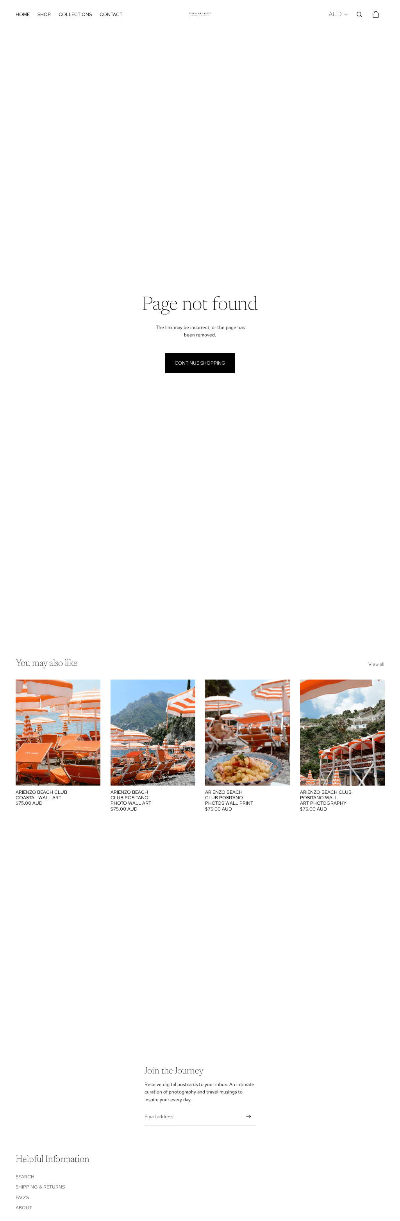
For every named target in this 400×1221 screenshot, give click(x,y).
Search (25, 1177)
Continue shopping (200, 363)
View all (376, 664)
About (24, 1208)
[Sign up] (248, 1117)
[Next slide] (94, 732)
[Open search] (359, 14)
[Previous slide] (22, 732)
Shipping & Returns (40, 1187)
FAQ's (22, 1197)
